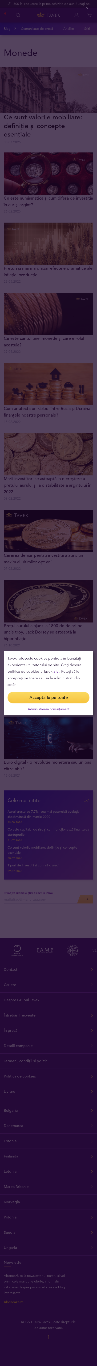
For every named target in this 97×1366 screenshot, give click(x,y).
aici (56, 671)
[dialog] (48, 683)
